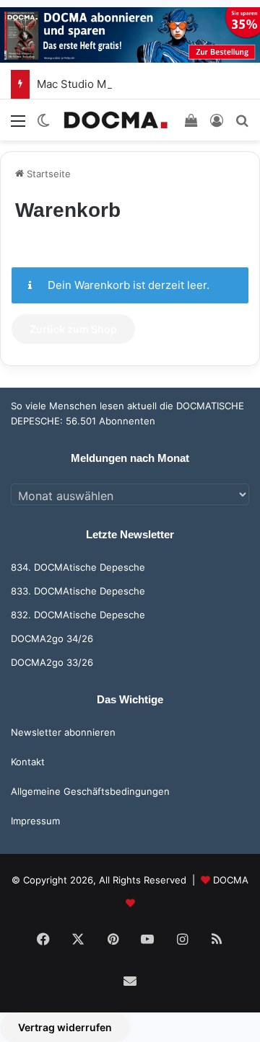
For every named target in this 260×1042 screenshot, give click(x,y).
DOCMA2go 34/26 (52, 638)
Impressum (35, 821)
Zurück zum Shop (73, 329)
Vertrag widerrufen (65, 1027)
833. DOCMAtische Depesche (78, 591)
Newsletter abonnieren (63, 732)
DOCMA (230, 880)
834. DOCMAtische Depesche (78, 567)
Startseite (47, 173)
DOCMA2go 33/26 (52, 662)
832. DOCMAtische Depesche (78, 614)
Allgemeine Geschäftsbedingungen (90, 791)
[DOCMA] (115, 120)
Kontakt (28, 761)
